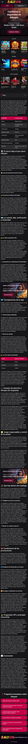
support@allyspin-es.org (21, 737)
